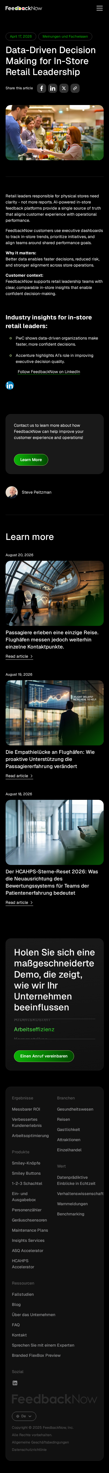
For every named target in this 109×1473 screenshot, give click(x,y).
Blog (16, 1304)
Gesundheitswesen (75, 1109)
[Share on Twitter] (63, 88)
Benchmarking (70, 1214)
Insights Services (28, 1240)
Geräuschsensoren (29, 1220)
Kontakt (19, 1335)
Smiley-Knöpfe (26, 1163)
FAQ (16, 1325)
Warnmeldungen (72, 1203)
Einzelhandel (69, 1150)
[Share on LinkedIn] (52, 88)
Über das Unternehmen (33, 1314)
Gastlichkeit (68, 1129)
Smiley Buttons (26, 1173)
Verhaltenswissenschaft (80, 1193)
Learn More (31, 459)
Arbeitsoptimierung (30, 1135)
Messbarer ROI (26, 1109)
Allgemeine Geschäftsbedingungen (40, 1442)
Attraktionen (68, 1139)
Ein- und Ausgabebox (24, 1196)
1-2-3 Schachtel (27, 1183)
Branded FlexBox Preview (36, 1355)
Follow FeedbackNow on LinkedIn (49, 371)
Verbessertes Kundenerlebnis (27, 1122)
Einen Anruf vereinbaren (44, 1056)
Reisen (63, 1119)
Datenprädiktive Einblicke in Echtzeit (76, 1180)
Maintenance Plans (30, 1230)
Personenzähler (27, 1210)
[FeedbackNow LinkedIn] (15, 1383)
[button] (99, 8)
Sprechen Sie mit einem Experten (43, 1345)
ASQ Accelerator (27, 1250)
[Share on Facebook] (41, 88)
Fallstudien (23, 1294)
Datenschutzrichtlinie (29, 1449)
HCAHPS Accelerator (23, 1264)
